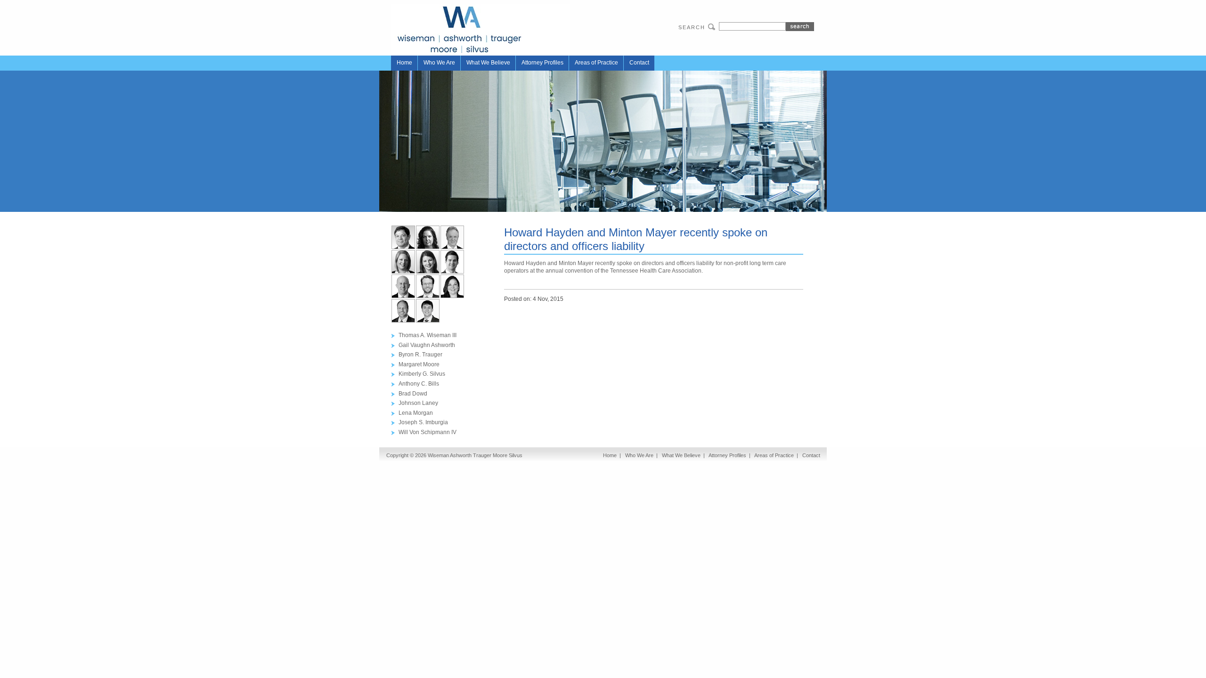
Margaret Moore (419, 364)
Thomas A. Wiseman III (427, 335)
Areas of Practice (596, 62)
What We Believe (488, 62)
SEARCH (691, 27)
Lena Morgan (416, 413)
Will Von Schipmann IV (427, 432)
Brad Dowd (413, 393)
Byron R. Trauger (420, 354)
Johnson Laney (418, 403)
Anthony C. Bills (419, 383)
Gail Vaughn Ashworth (427, 345)
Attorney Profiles (542, 62)
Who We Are (439, 62)
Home (404, 62)
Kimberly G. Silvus (422, 374)
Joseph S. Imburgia (423, 422)
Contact (639, 62)
